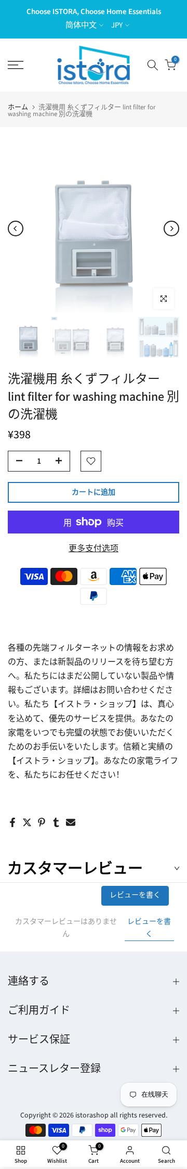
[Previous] (15, 228)
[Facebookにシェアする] (12, 822)
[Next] (171, 228)
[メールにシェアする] (70, 822)
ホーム (18, 107)
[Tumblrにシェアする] (56, 822)
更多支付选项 (93, 548)
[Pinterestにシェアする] (41, 822)
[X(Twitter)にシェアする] (27, 822)
